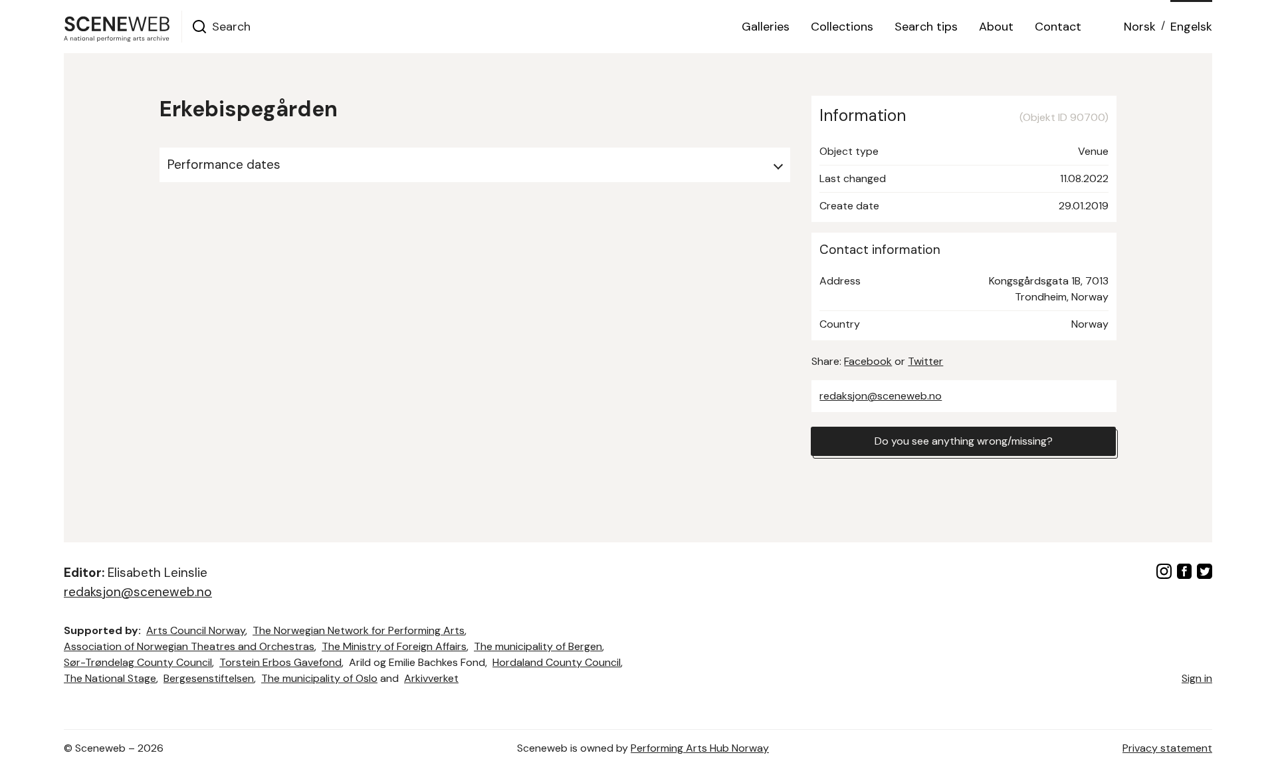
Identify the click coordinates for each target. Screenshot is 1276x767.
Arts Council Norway (195, 630)
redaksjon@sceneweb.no (880, 396)
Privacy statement (1167, 748)
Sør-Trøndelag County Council (138, 662)
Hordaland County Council (556, 662)
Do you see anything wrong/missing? (964, 441)
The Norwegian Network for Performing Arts (359, 630)
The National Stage (110, 678)
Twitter (925, 361)
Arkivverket (431, 678)
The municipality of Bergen (538, 646)
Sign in (1197, 678)
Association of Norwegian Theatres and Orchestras (189, 646)
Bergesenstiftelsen (208, 678)
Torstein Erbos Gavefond (280, 662)
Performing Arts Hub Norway (700, 748)
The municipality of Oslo (319, 678)
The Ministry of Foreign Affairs (394, 646)
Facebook (868, 361)
